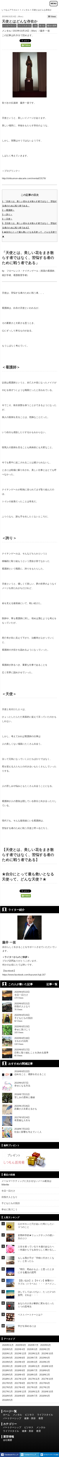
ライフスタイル (24, 26)
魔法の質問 (51, 26)
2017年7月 (32, 1383)
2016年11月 (34, 1391)
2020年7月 (33, 1345)
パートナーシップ (12, 1418)
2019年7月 (32, 1357)
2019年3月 (32, 1362)
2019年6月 (44, 1357)
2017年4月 (20, 1387)
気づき (42, 26)
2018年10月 (47, 1366)
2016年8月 (20, 1395)
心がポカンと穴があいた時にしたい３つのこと (36, 1225)
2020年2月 (44, 1349)
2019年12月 (20, 1353)
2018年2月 (44, 1374)
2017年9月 (7, 1383)
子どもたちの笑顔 (11, 1203)
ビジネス (29, 1414)
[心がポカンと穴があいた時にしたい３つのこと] (10, 1228)
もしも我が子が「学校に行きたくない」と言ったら (36, 1259)
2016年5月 (7, 1400)
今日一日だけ (8, 1190)
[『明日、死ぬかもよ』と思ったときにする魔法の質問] (10, 1274)
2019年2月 (44, 1362)
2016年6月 (44, 1395)
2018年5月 (7, 1374)
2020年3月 (32, 1349)
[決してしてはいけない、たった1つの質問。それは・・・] (10, 1296)
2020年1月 (7, 1353)
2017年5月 (7, 1387)
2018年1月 (7, 1379)
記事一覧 (52, 984)
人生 (35, 26)
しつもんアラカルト (10, 10)
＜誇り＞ (7, 214)
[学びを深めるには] (10, 1330)
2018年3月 (32, 1374)
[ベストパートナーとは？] (10, 1319)
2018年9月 (7, 1370)
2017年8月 (20, 1383)
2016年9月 (7, 1395)
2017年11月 (34, 1379)
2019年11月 (34, 1353)
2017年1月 (7, 1391)
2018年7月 (32, 1370)
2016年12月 (20, 1391)
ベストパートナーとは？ (30, 1314)
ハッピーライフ (9, 26)
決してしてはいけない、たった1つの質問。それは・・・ (36, 1293)
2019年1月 (7, 1366)
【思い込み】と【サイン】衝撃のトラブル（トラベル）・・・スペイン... (37, 1282)
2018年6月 (44, 1370)
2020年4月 (20, 1349)
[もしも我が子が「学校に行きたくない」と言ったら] (10, 1262)
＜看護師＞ (8, 210)
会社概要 (7, 1440)
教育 (41, 1418)
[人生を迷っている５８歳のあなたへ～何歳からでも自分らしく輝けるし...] (10, 1251)
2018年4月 (20, 1374)
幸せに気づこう (9, 1209)
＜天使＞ (7, 219)
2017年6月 (44, 1383)
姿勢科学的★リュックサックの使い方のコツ (36, 1237)
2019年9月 (7, 1357)
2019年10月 (47, 1353)
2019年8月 (20, 1357)
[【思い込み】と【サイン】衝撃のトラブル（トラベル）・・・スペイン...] (10, 1285)
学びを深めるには (27, 1326)
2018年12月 (20, 1366)
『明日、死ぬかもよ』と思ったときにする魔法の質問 (36, 1271)
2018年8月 (20, 1370)
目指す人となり (9, 1197)
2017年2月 (44, 1387)
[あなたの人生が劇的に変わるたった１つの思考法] (10, 1308)
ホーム (6, 1414)
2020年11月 (8, 1345)
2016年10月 (47, 1391)
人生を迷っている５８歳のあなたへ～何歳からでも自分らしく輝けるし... (37, 1248)
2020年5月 (7, 1349)
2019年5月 (7, 1362)
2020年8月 (20, 1345)
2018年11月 (34, 1366)
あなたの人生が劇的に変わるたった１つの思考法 (36, 1305)
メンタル (25, 10)
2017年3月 (32, 1387)
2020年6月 (45, 1345)
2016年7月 (32, 1395)
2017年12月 (20, 1379)
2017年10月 (47, 1379)
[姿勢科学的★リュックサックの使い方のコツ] (10, 1239)
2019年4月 (20, 1362)
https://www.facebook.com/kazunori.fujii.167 (24, 974)
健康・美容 (30, 1418)
